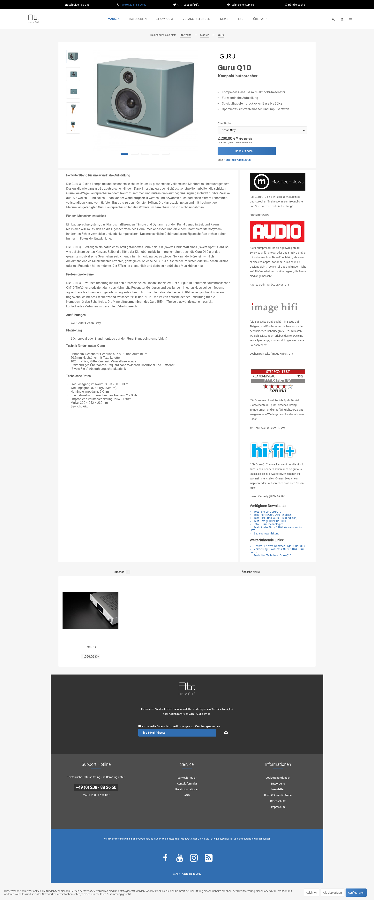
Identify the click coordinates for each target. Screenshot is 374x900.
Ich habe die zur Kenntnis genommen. (181, 726)
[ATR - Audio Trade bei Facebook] (165, 858)
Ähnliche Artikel (251, 571)
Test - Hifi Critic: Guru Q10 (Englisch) (275, 517)
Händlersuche (296, 4)
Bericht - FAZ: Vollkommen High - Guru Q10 (279, 546)
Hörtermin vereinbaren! (237, 159)
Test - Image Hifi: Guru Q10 (269, 521)
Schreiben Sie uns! (79, 4)
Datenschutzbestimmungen (173, 726)
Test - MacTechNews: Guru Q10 (272, 555)
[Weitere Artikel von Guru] (227, 56)
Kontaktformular (187, 783)
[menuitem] (113, 19)
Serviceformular (187, 777)
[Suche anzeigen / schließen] (333, 19)
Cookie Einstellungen (278, 777)
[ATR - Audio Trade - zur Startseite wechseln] (33, 19)
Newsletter (277, 789)
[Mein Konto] (342, 19)
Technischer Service (242, 4)
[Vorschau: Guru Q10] (73, 56)
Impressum (278, 807)
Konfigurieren (356, 892)
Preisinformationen (186, 789)
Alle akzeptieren (332, 892)
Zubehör (121, 571)
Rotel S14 (90, 647)
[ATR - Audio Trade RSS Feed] (209, 858)
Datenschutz (278, 801)
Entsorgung (278, 783)
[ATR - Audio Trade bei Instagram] (194, 858)
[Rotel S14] (90, 610)
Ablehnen (311, 892)
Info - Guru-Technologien (268, 524)
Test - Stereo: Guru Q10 (267, 511)
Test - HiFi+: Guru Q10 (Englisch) (273, 514)
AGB (187, 795)
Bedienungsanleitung (266, 533)
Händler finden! (244, 151)
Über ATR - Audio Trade (278, 795)
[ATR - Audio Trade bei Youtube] (179, 858)
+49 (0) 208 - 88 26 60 (133, 4)
